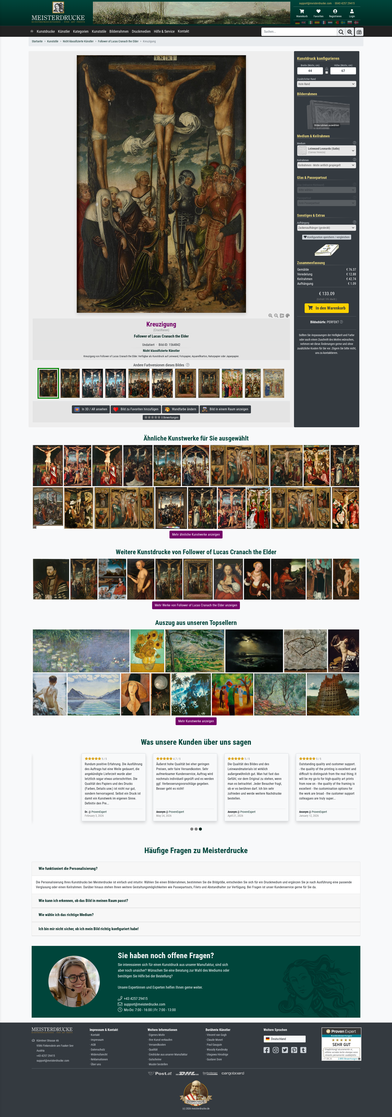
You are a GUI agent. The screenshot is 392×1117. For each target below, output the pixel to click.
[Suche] (341, 32)
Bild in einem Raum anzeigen (227, 409)
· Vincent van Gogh (216, 1035)
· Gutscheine (154, 1059)
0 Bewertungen (169, 417)
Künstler (64, 31)
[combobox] (326, 84)
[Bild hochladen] (359, 32)
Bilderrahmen (119, 31)
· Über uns (95, 1064)
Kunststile (99, 31)
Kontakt (183, 31)
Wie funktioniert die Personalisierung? (68, 868)
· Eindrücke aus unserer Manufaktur (167, 1054)
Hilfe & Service (164, 31)
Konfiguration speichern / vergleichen (328, 237)
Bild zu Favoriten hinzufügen (138, 409)
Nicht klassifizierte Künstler (78, 41)
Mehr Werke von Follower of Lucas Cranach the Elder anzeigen (196, 605)
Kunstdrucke (46, 31)
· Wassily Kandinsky (217, 1049)
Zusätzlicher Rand (306, 79)
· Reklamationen (99, 1059)
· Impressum (97, 1040)
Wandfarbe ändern (182, 409)
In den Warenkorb (329, 308)
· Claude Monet (214, 1040)
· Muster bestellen (158, 1064)
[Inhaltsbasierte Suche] (349, 32)
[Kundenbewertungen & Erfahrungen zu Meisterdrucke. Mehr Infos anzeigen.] (341, 1044)
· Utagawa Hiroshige (217, 1054)
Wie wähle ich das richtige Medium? (66, 914)
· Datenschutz (97, 1049)
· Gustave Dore (214, 1059)
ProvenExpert (74, 812)
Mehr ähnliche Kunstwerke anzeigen (196, 534)
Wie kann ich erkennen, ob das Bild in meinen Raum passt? (83, 900)
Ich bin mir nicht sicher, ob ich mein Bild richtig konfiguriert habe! (89, 928)
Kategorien (81, 31)
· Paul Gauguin (214, 1044)
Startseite (37, 41)
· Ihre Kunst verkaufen (160, 1040)
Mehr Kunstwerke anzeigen (196, 721)
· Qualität (153, 1049)
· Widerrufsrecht (98, 1054)
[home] (32, 31)
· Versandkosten (157, 1044)
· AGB (93, 1044)
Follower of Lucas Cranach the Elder (118, 41)
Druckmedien (141, 31)
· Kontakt (95, 1035)
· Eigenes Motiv (156, 1035)
